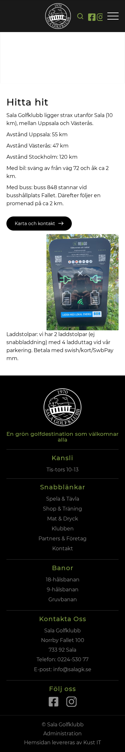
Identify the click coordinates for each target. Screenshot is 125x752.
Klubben (63, 529)
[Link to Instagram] (100, 18)
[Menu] (113, 17)
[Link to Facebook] (92, 18)
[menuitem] (80, 16)
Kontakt (62, 548)
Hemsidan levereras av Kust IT (62, 742)
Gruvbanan (62, 599)
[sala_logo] (58, 16)
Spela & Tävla (62, 499)
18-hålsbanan (62, 580)
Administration (62, 734)
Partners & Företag (62, 539)
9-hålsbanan (63, 590)
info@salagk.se (71, 669)
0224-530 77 (72, 659)
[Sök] (80, 16)
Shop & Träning (62, 509)
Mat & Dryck (62, 519)
